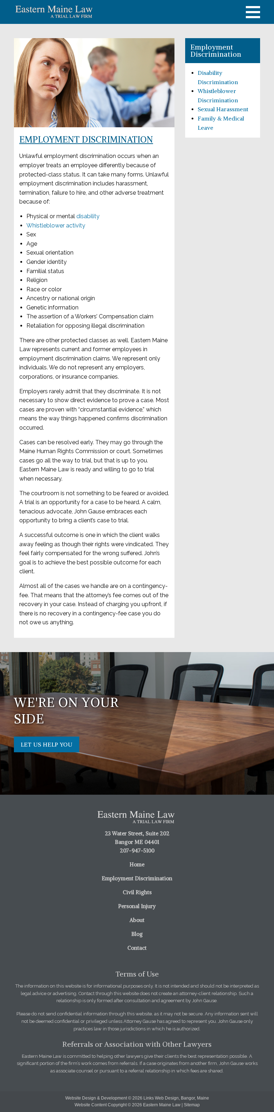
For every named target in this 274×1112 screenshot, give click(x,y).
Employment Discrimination (137, 878)
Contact (137, 947)
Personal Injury (137, 906)
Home (137, 864)
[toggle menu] (253, 12)
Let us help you (46, 744)
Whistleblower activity (55, 225)
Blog (137, 934)
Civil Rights (137, 892)
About (137, 920)
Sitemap (192, 1104)
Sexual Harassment (223, 109)
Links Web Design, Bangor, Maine (176, 1098)
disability (87, 216)
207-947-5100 (137, 850)
